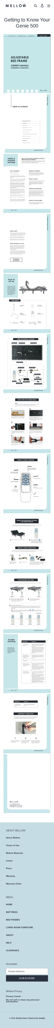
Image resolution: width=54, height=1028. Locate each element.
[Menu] (48, 5)
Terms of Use (12, 845)
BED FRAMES (13, 920)
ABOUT (10, 935)
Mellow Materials (14, 853)
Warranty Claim (13, 883)
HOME (9, 904)
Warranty (10, 876)
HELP (9, 943)
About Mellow (13, 837)
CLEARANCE (12, 950)
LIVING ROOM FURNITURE (19, 927)
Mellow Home (21, 1018)
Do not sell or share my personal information (22, 1001)
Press (9, 868)
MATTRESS (11, 912)
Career (9, 860)
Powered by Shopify (36, 1018)
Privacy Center (13, 996)
